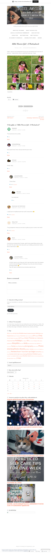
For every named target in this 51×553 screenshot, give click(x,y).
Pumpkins (41, 349)
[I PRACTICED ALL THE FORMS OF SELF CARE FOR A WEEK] (25, 481)
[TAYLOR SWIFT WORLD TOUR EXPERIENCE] (25, 425)
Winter (12, 358)
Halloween (40, 338)
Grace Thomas (29, 338)
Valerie (17, 356)
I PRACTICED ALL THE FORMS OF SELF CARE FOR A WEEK (25, 456)
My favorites (32, 343)
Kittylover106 (36, 340)
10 (18, 384)
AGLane (14, 160)
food (14, 338)
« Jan (8, 393)
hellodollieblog (16, 144)
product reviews (29, 349)
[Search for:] (25, 365)
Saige (33, 351)
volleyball (21, 356)
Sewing (25, 354)
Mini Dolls (21, 343)
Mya (28, 343)
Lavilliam (40, 340)
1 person (15, 184)
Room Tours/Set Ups (24, 352)
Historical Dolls (11, 340)
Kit (28, 340)
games (17, 338)
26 (28, 388)
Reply (8, 139)
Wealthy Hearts (27, 356)
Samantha (38, 351)
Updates (14, 356)
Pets (23, 346)
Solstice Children (32, 354)
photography (28, 346)
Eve (8, 338)
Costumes (22, 335)
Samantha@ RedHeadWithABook (29, 47)
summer (8, 356)
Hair (36, 338)
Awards (26, 333)
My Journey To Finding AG (15, 37)
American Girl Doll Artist (18, 206)
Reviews (40, 37)
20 (34, 386)
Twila (11, 356)
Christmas (18, 335)
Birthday (41, 333)
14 (39, 384)
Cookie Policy (25, 550)
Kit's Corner (31, 340)
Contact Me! (15, 35)
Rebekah (14, 128)
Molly (26, 343)
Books (15, 335)
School (21, 354)
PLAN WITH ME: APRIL (14, 483)
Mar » (11, 393)
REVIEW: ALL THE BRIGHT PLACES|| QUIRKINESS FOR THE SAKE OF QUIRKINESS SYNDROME (25, 505)
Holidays (18, 340)
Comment (40, 291)
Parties (20, 346)
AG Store (11, 333)
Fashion (11, 338)
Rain (10, 351)
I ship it (25, 340)
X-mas (19, 358)
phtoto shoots (28, 106)
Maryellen (16, 343)
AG (8, 333)
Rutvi (13, 238)
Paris (17, 346)
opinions (38, 343)
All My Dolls (16, 333)
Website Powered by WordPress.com (25, 546)
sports (40, 354)
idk (22, 340)
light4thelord (9, 343)
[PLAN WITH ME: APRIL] (21, 502)
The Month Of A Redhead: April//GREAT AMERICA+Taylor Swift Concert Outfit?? (25, 428)
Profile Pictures (36, 349)
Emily (40, 336)
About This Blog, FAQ (31, 30)
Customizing (30, 335)
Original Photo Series (30, 37)
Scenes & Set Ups (14, 354)
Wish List (15, 358)
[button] (19, 64)
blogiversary (10, 335)
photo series (35, 346)
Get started (36, 1)
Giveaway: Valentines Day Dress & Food (35, 118)
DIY (34, 336)
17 (18, 386)
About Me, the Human (18, 30)
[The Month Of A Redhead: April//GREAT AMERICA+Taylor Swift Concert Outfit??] (25, 454)
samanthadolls (18, 176)
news (35, 343)
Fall (9, 338)
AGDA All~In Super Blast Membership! (20, 32)
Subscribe (11, 310)
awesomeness (31, 333)
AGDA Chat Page (35, 32)
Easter (36, 335)
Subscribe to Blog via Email (15, 300)
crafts (27, 335)
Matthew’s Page (24, 35)
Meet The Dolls (34, 35)
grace (23, 338)
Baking (38, 333)
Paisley (13, 346)
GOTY (20, 338)
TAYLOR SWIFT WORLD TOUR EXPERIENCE (20, 400)
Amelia (20, 106)
